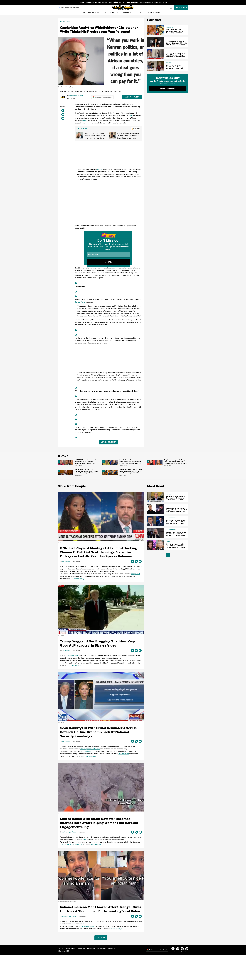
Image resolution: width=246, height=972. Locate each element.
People (139, 13)
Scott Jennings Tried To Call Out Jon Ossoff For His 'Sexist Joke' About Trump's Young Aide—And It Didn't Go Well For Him (176, 523)
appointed (87, 751)
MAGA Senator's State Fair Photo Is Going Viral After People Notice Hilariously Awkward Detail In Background (86, 472)
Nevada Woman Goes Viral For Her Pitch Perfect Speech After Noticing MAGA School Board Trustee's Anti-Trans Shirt (130, 462)
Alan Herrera (66, 561)
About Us (60, 948)
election (85, 120)
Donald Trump (80, 302)
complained (135, 574)
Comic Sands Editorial (76, 95)
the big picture (154, 13)
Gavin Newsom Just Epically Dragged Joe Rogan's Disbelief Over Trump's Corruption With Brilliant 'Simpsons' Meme (176, 511)
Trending (127, 13)
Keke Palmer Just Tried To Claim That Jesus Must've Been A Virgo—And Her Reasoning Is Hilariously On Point (175, 33)
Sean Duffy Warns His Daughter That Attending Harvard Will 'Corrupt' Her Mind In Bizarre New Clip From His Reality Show (176, 68)
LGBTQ (168, 541)
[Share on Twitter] (62, 114)
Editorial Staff (101, 948)
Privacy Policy (70, 948)
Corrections (91, 948)
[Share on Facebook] (62, 110)
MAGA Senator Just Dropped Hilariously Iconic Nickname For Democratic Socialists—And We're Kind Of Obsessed (175, 499)
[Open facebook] (173, 948)
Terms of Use (81, 948)
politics (99, 169)
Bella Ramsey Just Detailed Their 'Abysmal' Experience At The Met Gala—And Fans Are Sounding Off (176, 546)
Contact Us (111, 948)
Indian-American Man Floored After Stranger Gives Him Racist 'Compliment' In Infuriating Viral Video (100, 909)
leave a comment (132, 97)
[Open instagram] (186, 948)
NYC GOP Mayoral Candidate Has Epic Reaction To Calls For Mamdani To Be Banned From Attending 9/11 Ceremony (86, 462)
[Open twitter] (177, 948)
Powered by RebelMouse (181, 951)
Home (62, 21)
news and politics (91, 13)
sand (84, 840)
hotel (130, 115)
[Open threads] (182, 948)
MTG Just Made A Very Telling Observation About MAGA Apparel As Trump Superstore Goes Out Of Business (176, 534)
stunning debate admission (90, 749)
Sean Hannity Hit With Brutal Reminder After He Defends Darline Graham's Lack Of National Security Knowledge (98, 732)
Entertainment (111, 13)
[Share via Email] (62, 118)
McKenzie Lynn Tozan (69, 832)
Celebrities (170, 27)
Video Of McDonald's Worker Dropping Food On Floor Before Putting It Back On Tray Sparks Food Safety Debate (121, 2)
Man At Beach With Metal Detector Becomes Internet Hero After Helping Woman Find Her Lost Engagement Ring (99, 823)
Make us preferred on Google (70, 7)
